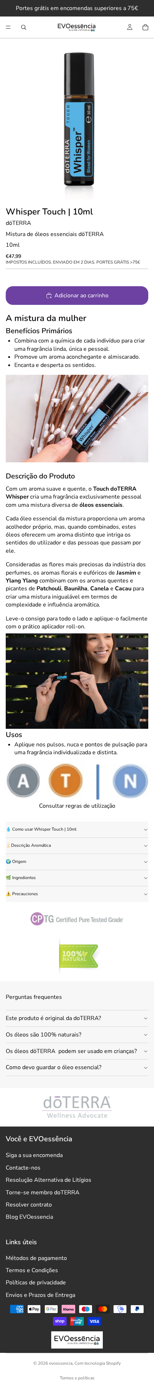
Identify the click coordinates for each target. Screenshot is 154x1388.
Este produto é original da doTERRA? (53, 1018)
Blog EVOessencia (29, 1217)
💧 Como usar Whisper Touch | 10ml (41, 829)
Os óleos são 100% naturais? (43, 1035)
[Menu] (8, 27)
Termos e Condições (32, 1270)
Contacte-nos (23, 1168)
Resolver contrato (29, 1205)
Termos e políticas (77, 1378)
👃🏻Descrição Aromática (28, 845)
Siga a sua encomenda (34, 1155)
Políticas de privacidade (36, 1283)
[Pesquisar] (24, 27)
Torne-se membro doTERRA (43, 1192)
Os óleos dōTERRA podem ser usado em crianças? (71, 1051)
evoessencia (60, 1363)
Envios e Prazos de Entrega (40, 1295)
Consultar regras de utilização (77, 806)
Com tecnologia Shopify (97, 1363)
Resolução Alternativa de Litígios (48, 1180)
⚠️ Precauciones (22, 894)
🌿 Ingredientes (21, 878)
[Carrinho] (145, 27)
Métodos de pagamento (36, 1258)
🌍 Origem (16, 861)
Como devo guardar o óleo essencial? (53, 1067)
